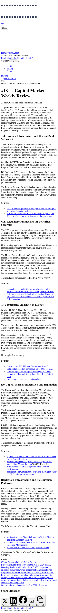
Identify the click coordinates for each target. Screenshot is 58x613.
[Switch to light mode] (2, 25)
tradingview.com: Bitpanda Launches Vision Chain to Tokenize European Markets (30, 538)
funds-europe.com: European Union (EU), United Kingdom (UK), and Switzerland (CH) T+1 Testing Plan (30, 374)
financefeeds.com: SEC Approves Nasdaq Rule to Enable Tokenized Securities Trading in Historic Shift (30, 290)
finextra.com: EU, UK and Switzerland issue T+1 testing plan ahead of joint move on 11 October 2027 (30, 367)
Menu (4, 28)
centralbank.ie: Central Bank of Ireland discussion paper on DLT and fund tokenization (31, 473)
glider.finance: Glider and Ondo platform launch (28, 547)
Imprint (4, 58)
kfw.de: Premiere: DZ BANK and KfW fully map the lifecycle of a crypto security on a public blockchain (30, 214)
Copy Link (40, 605)
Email (31, 605)
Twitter (5, 605)
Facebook (23, 605)
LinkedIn (12, 58)
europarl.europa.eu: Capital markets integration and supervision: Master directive (29, 462)
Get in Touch (26, 58)
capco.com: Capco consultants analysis (24, 379)
